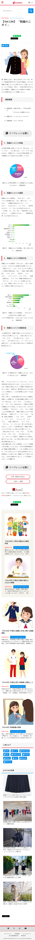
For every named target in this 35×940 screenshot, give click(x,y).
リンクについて (27, 933)
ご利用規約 (17, 933)
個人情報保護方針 (13, 935)
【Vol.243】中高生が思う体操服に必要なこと (17, 682)
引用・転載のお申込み (18, 476)
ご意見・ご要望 (18, 481)
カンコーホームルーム (17, 18)
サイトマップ (7, 933)
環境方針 (23, 935)
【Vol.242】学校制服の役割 (11, 727)
